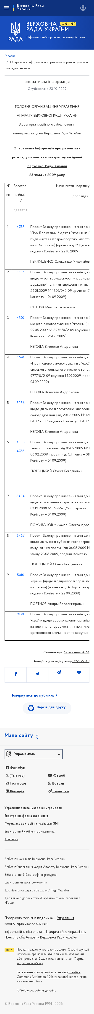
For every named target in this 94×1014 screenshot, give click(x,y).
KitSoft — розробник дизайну (36, 990)
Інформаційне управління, (66, 932)
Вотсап (57, 783)
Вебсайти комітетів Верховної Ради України (35, 859)
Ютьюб (58, 775)
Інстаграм (17, 783)
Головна (10, 56)
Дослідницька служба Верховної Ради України (37, 890)
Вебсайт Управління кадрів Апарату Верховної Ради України (47, 867)
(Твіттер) (17, 775)
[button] (34, 754)
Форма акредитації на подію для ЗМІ (31, 823)
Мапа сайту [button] (19, 735)
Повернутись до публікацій (33, 695)
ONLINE (69, 24)
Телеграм (60, 791)
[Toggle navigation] (6, 8)
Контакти (11, 839)
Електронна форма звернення (26, 816)
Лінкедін (16, 791)
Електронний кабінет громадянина (30, 831)
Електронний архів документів (26, 882)
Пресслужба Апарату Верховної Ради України (41, 937)
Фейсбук (17, 768)
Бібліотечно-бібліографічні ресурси (31, 875)
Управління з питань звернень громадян (33, 808)
